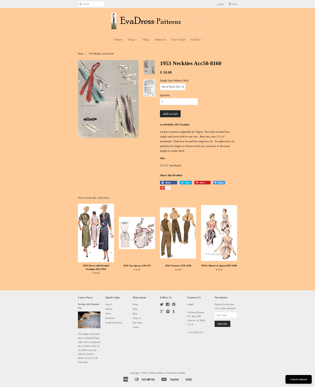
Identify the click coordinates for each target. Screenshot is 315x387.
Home (118, 39)
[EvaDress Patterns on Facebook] (168, 305)
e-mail (190, 304)
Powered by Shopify (175, 373)
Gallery (196, 39)
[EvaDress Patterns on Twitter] (162, 305)
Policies (109, 309)
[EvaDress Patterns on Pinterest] (174, 305)
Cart (234, 4)
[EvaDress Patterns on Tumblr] (174, 312)
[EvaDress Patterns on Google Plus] (162, 312)
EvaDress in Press (113, 322)
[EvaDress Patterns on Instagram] (168, 312)
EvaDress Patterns (156, 373)
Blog (146, 39)
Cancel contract (298, 379)
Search (108, 304)
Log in (221, 4)
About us (160, 39)
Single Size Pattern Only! (174, 80)
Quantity (165, 95)
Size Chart (179, 39)
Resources (110, 318)
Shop (131, 39)
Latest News (85, 297)
